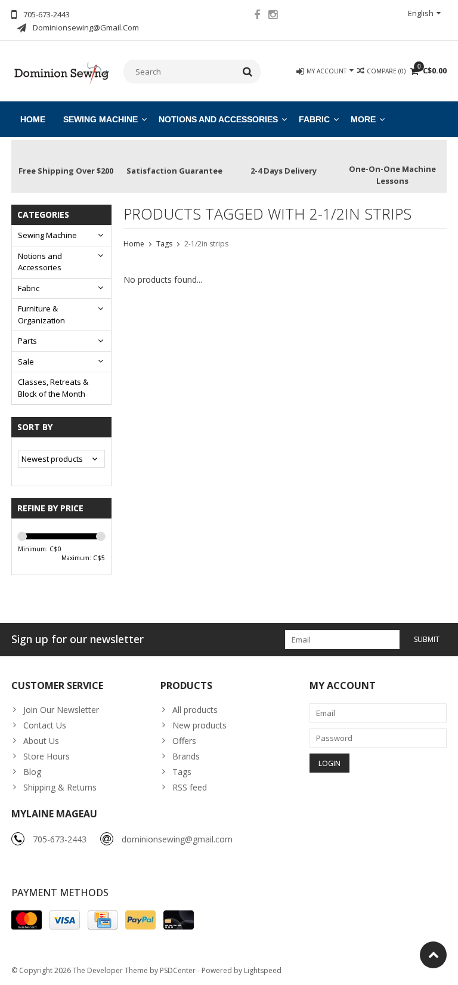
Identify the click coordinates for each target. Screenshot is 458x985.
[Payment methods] (26, 920)
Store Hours (46, 756)
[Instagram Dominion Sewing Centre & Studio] (273, 16)
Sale (26, 361)
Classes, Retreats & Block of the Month (53, 387)
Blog (32, 771)
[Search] (248, 72)
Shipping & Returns (60, 787)
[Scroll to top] (433, 954)
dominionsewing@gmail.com (177, 839)
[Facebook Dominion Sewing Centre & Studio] (257, 16)
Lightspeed (262, 970)
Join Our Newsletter (61, 709)
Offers (184, 740)
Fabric (314, 119)
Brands (186, 756)
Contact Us (44, 725)
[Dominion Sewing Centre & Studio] (61, 72)
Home (32, 119)
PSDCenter (178, 970)
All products (195, 709)
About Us (41, 740)
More (363, 119)
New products (199, 725)
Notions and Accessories (218, 119)
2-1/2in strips (206, 244)
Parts (27, 340)
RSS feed (189, 787)
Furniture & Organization (41, 314)
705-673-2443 (59, 839)
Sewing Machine (100, 119)
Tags (164, 244)
